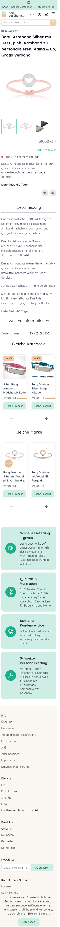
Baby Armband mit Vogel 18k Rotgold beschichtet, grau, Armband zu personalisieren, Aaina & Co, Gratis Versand (42, 477)
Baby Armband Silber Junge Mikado (41, 388)
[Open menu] (53, 13)
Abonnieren (42, 867)
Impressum (8, 760)
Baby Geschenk (10, 30)
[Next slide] (46, 418)
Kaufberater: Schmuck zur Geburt (21, 810)
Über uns (6, 722)
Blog (4, 804)
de (30, 14)
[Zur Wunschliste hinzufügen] (45, 192)
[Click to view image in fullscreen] (28, 87)
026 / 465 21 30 (10, 893)
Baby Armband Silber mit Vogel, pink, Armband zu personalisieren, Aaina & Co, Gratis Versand (14, 477)
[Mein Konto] (39, 14)
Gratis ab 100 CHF (45, 6)
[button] (8, 463)
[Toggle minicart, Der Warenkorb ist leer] (46, 14)
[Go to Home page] (13, 14)
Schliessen (28, 922)
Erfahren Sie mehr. (39, 913)
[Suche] (53, 23)
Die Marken (8, 847)
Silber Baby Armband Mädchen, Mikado (14, 388)
